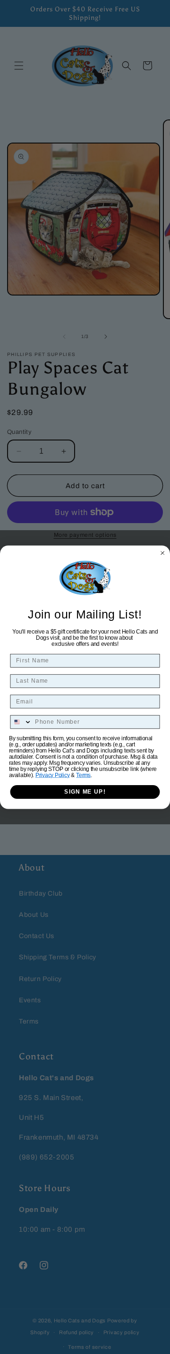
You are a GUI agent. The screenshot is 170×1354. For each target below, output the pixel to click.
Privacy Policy (52, 775)
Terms (83, 775)
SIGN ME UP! (84, 792)
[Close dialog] (163, 553)
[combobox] (21, 721)
